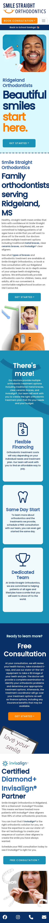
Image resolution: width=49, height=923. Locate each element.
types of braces (21, 255)
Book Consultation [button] (18, 20)
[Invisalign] (15, 763)
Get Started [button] (18, 143)
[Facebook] (5, 918)
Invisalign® (30, 821)
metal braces (31, 243)
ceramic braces (10, 246)
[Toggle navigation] (43, 20)
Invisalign (30, 246)
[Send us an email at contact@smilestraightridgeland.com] (44, 917)
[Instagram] (18, 918)
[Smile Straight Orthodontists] (24, 8)
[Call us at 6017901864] (31, 917)
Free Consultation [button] (23, 860)
